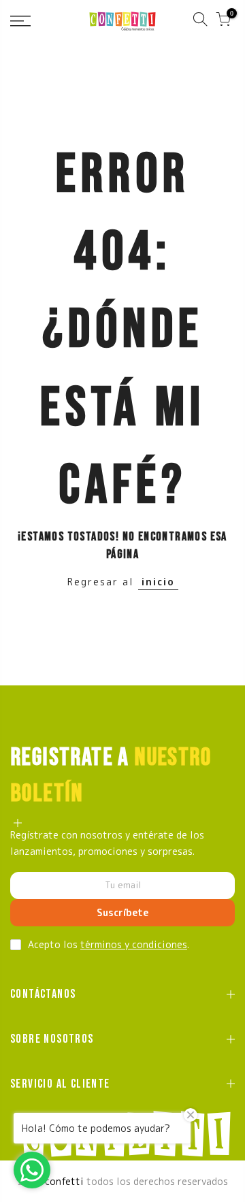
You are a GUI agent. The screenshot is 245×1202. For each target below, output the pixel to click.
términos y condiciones (133, 944)
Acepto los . (108, 944)
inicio (158, 581)
